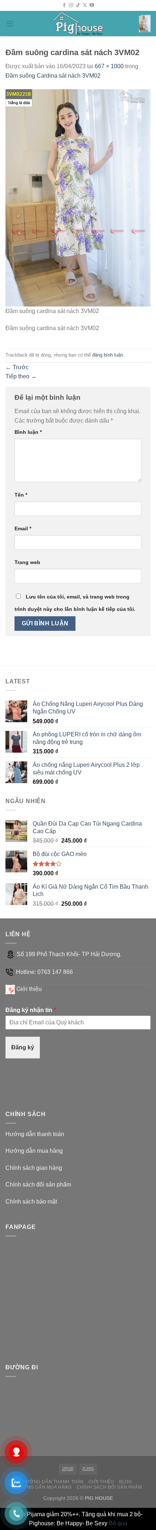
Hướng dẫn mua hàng (34, 1151)
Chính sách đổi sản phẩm (38, 1184)
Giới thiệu (29, 989)
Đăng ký (22, 1047)
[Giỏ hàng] (145, 23)
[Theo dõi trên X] (85, 5)
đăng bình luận (107, 355)
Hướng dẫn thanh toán (34, 1134)
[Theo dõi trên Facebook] (64, 5)
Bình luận (28, 432)
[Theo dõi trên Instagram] (71, 5)
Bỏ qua (118, 1523)
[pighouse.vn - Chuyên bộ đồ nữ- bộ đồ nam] (78, 23)
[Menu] (9, 23)
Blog (125, 1481)
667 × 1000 (109, 66)
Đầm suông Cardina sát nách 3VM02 (52, 76)
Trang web (27, 562)
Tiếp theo (21, 376)
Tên (21, 495)
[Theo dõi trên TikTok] (78, 5)
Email (23, 528)
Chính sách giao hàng (33, 1168)
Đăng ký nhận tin (30, 1010)
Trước (17, 367)
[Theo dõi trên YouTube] (92, 5)
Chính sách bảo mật (31, 1201)
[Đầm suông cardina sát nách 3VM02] (78, 197)
